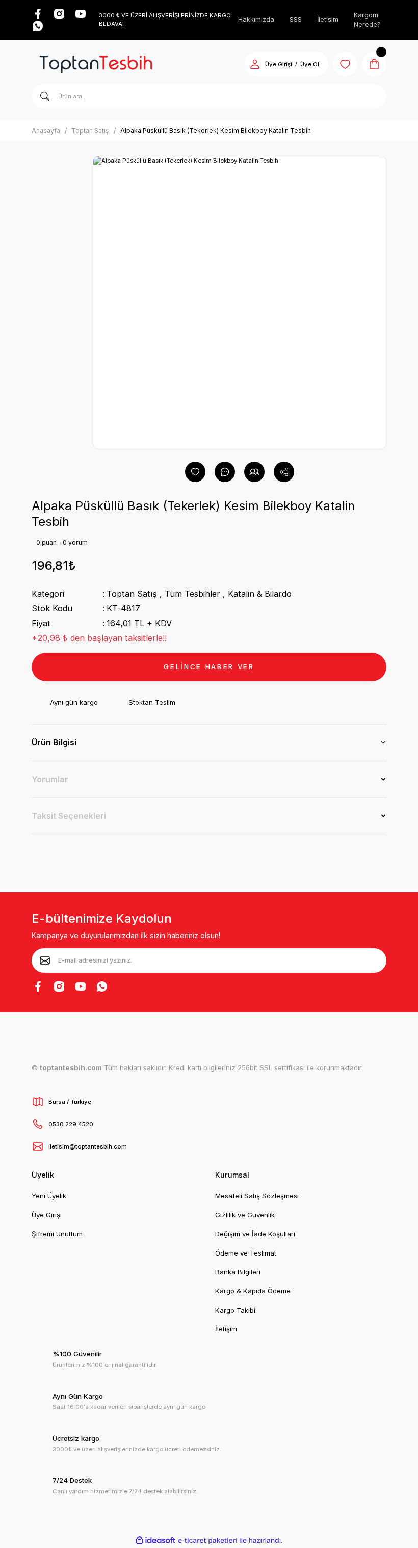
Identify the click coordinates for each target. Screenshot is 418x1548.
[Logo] (96, 64)
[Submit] (45, 960)
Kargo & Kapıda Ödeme (253, 1291)
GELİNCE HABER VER (209, 666)
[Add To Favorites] (195, 472)
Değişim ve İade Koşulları (255, 1234)
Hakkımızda (256, 19)
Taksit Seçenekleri (69, 816)
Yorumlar (50, 779)
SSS (296, 19)
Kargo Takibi (235, 1310)
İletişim (327, 19)
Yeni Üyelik (49, 1196)
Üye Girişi (278, 64)
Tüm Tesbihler (192, 594)
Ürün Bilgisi (54, 742)
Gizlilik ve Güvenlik (245, 1215)
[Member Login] (255, 64)
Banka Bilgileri (237, 1272)
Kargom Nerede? (367, 20)
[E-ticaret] (208, 1540)
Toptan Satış (132, 594)
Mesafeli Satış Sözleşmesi (257, 1196)
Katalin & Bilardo (260, 594)
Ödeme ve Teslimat (245, 1253)
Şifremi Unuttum (57, 1234)
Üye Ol (309, 64)
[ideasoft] (155, 1540)
